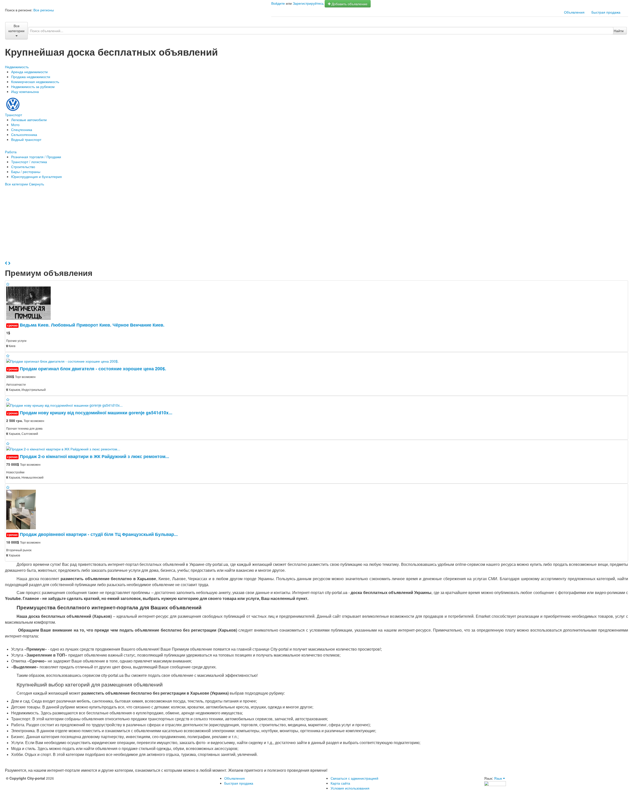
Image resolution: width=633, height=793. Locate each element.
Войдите (278, 3)
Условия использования (350, 788)
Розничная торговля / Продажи (36, 156)
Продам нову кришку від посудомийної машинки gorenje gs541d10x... (96, 412)
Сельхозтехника (24, 134)
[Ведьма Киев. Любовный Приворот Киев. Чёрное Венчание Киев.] (30, 302)
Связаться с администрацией (354, 778)
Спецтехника (21, 129)
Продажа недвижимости (30, 76)
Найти (619, 30)
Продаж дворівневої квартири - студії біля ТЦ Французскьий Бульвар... (99, 534)
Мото (15, 124)
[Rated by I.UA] (495, 783)
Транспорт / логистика (29, 161)
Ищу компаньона (25, 91)
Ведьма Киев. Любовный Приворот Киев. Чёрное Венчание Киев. (92, 325)
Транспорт (13, 114)
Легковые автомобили (29, 119)
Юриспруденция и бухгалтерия (36, 176)
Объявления (574, 12)
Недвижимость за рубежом (33, 86)
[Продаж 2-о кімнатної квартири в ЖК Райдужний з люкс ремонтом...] (65, 448)
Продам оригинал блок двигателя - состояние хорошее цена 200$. (93, 368)
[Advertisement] (316, 223)
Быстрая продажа (605, 12)
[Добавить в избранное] (7, 284)
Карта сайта (340, 783)
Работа (11, 151)
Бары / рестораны (25, 171)
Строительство (23, 166)
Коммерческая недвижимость (35, 81)
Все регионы (43, 9)
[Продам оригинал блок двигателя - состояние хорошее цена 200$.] (64, 360)
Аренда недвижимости (29, 71)
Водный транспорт (26, 139)
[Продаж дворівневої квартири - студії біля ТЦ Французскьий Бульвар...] (23, 509)
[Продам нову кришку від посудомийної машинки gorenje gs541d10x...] (66, 404)
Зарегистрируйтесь (308, 3)
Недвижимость (17, 66)
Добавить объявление (349, 3)
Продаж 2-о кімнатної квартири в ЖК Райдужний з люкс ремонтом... (94, 456)
